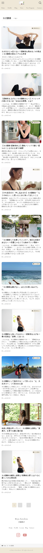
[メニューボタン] (3, 3)
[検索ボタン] (40, 3)
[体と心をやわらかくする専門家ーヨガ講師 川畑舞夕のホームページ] (21, 3)
